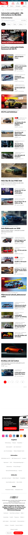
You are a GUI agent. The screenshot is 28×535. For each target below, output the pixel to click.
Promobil (12, 525)
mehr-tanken (6, 521)
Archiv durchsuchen (6, 17)
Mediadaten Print (19, 489)
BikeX (22, 513)
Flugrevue (16, 517)
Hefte (12, 0)
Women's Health (14, 529)
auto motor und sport (6, 478)
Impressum (6, 462)
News (8, 24)
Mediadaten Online (9, 489)
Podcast (14, 442)
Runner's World (19, 525)
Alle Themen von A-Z (16, 458)
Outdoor (7, 525)
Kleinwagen (18, 6)
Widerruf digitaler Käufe (19, 451)
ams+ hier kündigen (8, 451)
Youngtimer (22, 478)
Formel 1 (11, 6)
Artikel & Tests (18, 533)
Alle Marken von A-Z (5, 458)
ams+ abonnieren (17, 446)
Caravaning (5, 517)
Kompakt (24, 6)
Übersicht (9, 533)
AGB (11, 462)
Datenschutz (9, 466)
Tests (14, 24)
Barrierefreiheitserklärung (11, 470)
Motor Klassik (16, 478)
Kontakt (24, 458)
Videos (2, 6)
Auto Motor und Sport (14, 513)
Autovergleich (9, 446)
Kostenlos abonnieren (10, 428)
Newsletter (19, 442)
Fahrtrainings (8, 442)
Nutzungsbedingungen (18, 462)
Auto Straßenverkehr (10, 482)
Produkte (16, 0)
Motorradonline (20, 521)
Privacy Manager (17, 466)
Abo (22, 3)
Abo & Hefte (19, 482)
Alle (3, 24)
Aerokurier (6, 513)
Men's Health (13, 521)
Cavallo (11, 517)
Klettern (22, 517)
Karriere (20, 470)
